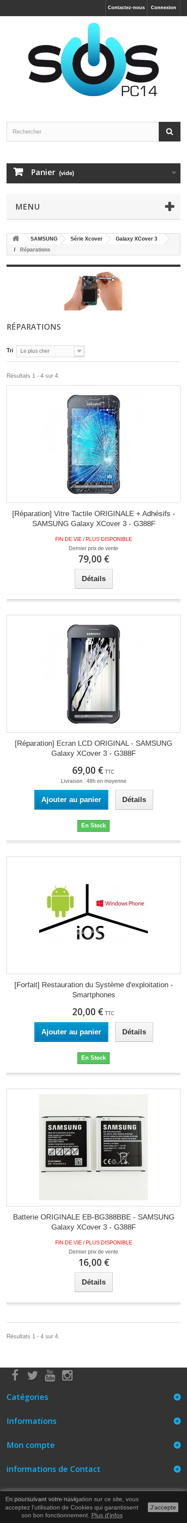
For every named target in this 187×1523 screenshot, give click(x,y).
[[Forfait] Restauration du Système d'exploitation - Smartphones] (93, 915)
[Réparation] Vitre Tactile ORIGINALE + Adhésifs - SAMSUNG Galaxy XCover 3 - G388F (93, 519)
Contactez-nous (126, 7)
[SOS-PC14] (93, 61)
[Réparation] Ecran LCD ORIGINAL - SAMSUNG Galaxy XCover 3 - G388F (93, 748)
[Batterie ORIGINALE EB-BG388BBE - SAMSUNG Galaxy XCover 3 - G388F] (93, 1147)
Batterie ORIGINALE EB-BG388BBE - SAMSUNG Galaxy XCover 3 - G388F (93, 1222)
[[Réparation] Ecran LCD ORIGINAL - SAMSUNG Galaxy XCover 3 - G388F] (93, 673)
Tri (10, 350)
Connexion (163, 7)
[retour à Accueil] (15, 239)
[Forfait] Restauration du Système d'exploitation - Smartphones (93, 990)
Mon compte (31, 1445)
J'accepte (163, 1507)
